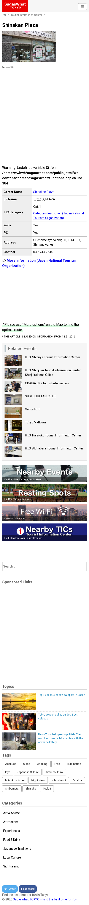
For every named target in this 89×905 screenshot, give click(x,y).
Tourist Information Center (26, 14)
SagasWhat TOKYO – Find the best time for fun (45, 899)
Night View (38, 780)
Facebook (29, 888)
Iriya (7, 772)
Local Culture (12, 857)
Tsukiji (47, 788)
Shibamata (12, 788)
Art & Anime (11, 813)
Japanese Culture (28, 772)
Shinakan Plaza (43, 192)
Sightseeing (11, 866)
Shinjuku (30, 788)
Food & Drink (11, 839)
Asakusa (10, 763)
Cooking (42, 763)
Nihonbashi (59, 780)
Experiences (11, 831)
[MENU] (82, 6)
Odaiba (77, 780)
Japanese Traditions (17, 848)
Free (57, 763)
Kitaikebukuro (54, 772)
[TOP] (4, 15)
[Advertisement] (44, 113)
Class (26, 763)
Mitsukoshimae (14, 780)
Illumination (74, 763)
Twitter (11, 888)
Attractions (11, 822)
